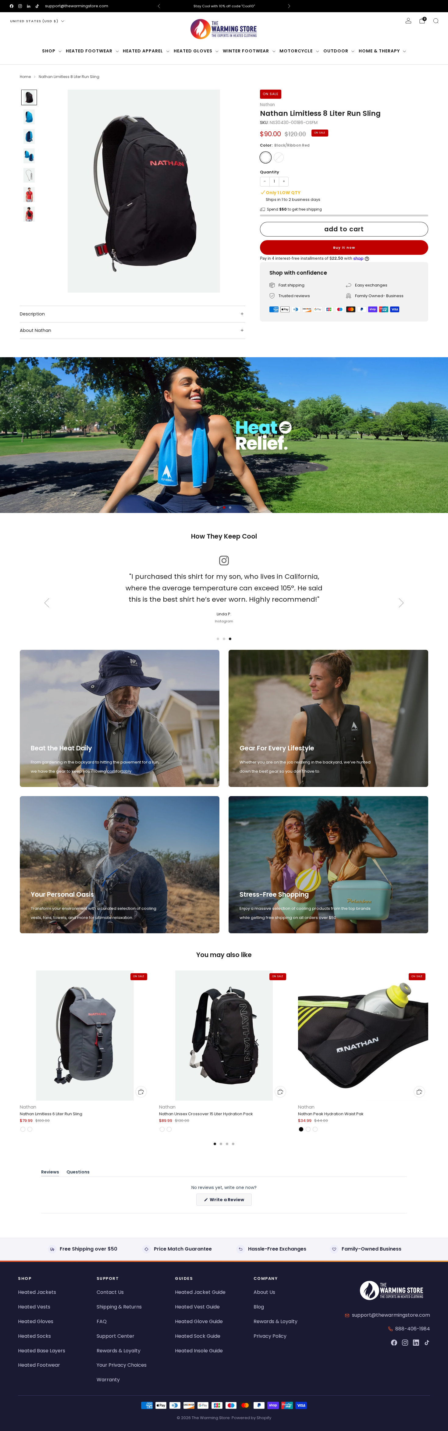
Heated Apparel (143, 51)
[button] (218, 507)
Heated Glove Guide (199, 1321)
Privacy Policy (270, 1336)
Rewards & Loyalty (118, 1350)
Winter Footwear (246, 51)
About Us (264, 1292)
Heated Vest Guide (197, 1306)
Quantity (269, 172)
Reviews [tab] (50, 1172)
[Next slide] (233, 191)
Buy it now (344, 247)
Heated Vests (34, 1306)
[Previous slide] (54, 191)
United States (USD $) (34, 21)
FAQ (102, 1321)
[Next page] (428, 1036)
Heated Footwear (89, 51)
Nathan (267, 104)
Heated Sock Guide (197, 1336)
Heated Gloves (193, 51)
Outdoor (335, 51)
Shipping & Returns (119, 1306)
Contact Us (110, 1292)
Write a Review (230, 1201)
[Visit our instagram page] (20, 6)
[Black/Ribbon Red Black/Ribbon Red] (265, 157)
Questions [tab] (78, 1172)
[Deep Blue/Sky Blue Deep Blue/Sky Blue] (278, 157)
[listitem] (224, 6)
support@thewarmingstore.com (76, 6)
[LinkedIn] (416, 1343)
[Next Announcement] (289, 6)
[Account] (408, 21)
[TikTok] (427, 1343)
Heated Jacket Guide (200, 1292)
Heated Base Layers (41, 1350)
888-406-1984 (412, 1328)
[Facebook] (394, 1343)
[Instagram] (405, 1343)
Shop (48, 51)
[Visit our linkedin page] (28, 6)
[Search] (436, 21)
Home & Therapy (379, 51)
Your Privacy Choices (122, 1365)
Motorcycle (296, 51)
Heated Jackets (37, 1292)
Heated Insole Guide (199, 1350)
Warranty (108, 1379)
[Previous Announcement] (159, 6)
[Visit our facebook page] (11, 6)
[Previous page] (19, 1036)
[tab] (215, 1144)
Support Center (115, 1336)
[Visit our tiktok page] (37, 6)
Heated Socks (34, 1336)
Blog (259, 1306)
